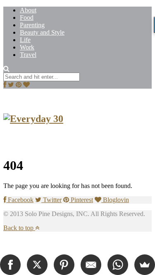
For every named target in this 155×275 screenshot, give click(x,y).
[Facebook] (10, 264)
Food (26, 17)
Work (27, 47)
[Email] (91, 264)
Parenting (32, 24)
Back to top (19, 227)
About (28, 10)
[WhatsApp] (117, 264)
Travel (28, 54)
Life (25, 39)
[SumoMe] (144, 264)
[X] (37, 264)
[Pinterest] (64, 264)
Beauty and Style (42, 32)
